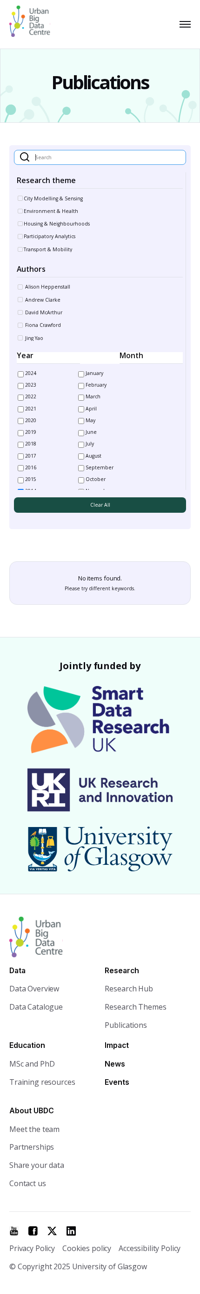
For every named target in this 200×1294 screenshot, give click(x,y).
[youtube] (14, 1231)
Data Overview (34, 988)
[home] (33, 24)
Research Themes (135, 1007)
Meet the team (34, 1129)
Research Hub (129, 988)
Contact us (27, 1183)
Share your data (36, 1165)
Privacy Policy (32, 1248)
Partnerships (31, 1147)
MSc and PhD (31, 1064)
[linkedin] (71, 1231)
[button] (183, 24)
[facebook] (33, 1231)
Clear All (100, 505)
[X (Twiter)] (52, 1231)
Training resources (42, 1082)
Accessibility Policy (149, 1248)
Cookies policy (86, 1248)
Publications (126, 1025)
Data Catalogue (36, 1007)
